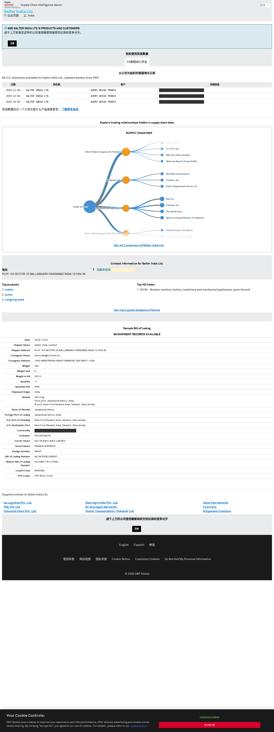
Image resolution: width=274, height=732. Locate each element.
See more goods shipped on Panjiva (137, 310)
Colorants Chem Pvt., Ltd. (20, 511)
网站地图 (85, 559)
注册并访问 (103, 269)
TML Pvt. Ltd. (12, 507)
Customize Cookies (147, 559)
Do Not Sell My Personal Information (188, 559)
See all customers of (139, 245)
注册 (12, 43)
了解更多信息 (70, 109)
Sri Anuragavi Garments (101, 507)
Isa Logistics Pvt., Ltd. (18, 502)
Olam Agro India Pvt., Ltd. (101, 502)
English (124, 545)
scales (9, 289)
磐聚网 (12, 5)
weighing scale (14, 299)
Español (139, 545)
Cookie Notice (121, 559)
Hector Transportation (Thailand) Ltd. (109, 511)
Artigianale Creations (217, 511)
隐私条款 (101, 559)
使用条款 (68, 559)
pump (8, 294)
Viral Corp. (210, 507)
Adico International (215, 502)
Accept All (209, 725)
